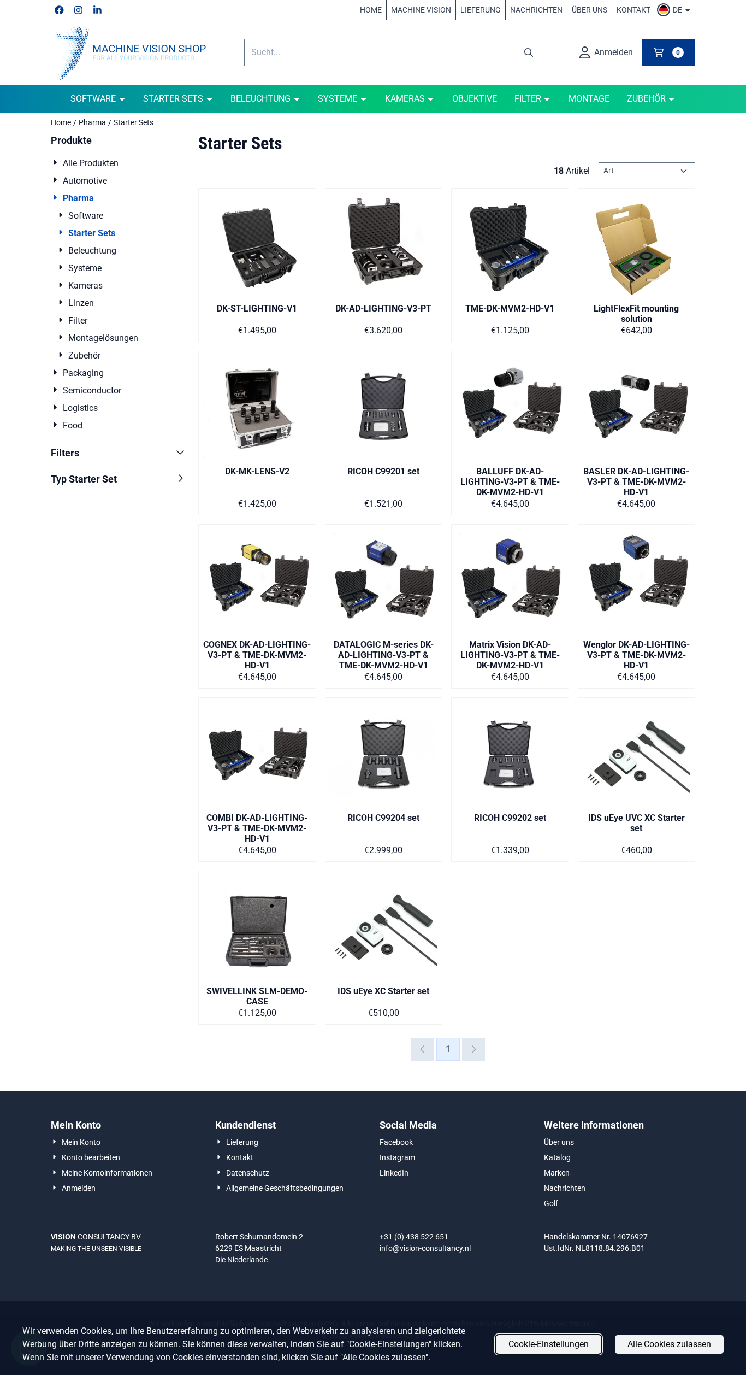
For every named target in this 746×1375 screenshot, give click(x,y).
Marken (557, 1172)
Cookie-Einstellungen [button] (548, 1344)
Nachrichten (536, 9)
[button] (675, 10)
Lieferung (480, 9)
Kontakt (633, 9)
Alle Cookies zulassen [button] (669, 1344)
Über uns (589, 9)
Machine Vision (421, 9)
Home (371, 9)
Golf (551, 1203)
